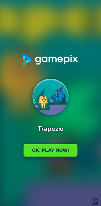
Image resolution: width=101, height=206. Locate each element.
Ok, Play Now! (50, 150)
